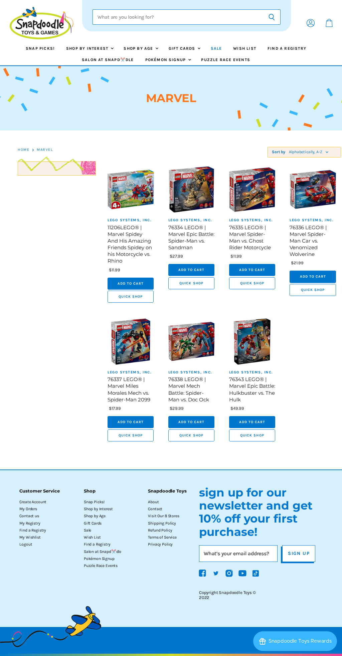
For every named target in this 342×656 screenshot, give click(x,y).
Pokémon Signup (166, 59)
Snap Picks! (40, 48)
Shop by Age (139, 48)
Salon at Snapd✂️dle (108, 59)
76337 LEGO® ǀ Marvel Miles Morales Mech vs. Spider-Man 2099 (129, 389)
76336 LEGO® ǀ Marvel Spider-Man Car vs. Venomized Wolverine (308, 241)
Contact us (29, 516)
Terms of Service (162, 537)
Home (23, 150)
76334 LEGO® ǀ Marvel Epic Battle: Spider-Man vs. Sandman (191, 237)
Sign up (299, 553)
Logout (25, 544)
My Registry (29, 523)
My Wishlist (29, 537)
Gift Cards (183, 48)
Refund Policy (160, 530)
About (153, 502)
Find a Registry (287, 48)
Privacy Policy (160, 544)
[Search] (272, 17)
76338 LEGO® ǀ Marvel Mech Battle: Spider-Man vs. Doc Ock (188, 389)
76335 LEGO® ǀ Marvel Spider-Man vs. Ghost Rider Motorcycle (250, 237)
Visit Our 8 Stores (163, 516)
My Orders (28, 509)
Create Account (32, 502)
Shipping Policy (162, 523)
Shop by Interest (88, 48)
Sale (216, 48)
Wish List (244, 48)
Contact (155, 509)
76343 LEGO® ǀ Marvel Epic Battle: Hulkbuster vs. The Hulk (252, 389)
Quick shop (131, 296)
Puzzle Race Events (225, 59)
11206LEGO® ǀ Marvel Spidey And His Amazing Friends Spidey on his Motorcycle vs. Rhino (130, 244)
